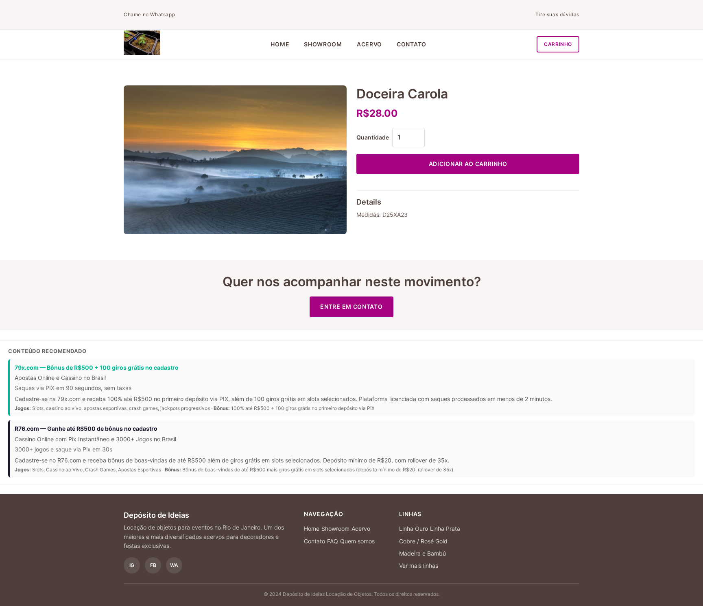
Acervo (369, 44)
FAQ (332, 541)
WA (174, 565)
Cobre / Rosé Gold (423, 541)
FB (153, 565)
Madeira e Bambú (422, 553)
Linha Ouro (413, 528)
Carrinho (558, 44)
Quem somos (357, 541)
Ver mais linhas (418, 565)
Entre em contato (351, 306)
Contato (411, 44)
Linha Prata (445, 528)
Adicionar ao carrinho (468, 163)
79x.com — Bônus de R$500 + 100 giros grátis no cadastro (97, 367)
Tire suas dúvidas (557, 14)
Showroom (323, 44)
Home (280, 44)
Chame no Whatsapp (149, 14)
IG (131, 565)
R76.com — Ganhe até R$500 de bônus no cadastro (86, 428)
